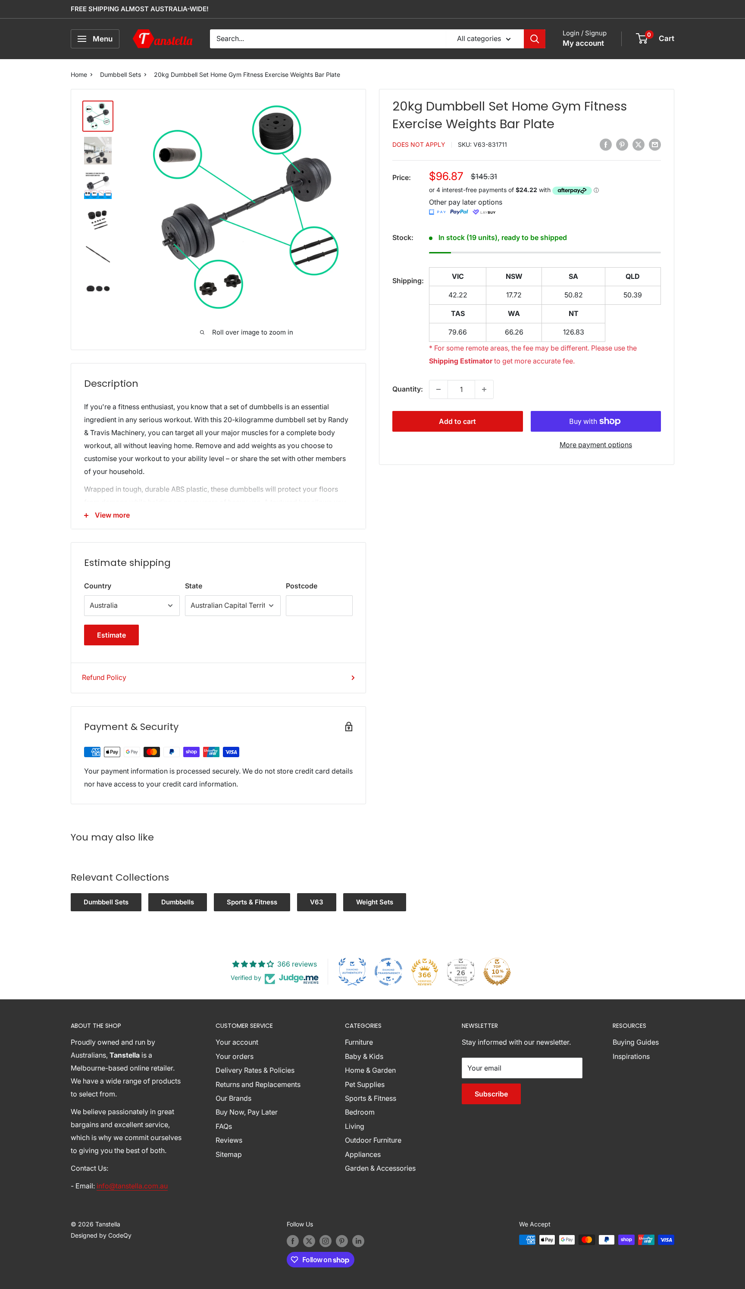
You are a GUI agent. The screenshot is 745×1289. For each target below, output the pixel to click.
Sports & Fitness (252, 902)
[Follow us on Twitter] (309, 1241)
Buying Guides (636, 1042)
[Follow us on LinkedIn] (358, 1241)
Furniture (359, 1042)
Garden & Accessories (380, 1168)
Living (354, 1126)
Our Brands (233, 1098)
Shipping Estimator (460, 361)
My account (583, 43)
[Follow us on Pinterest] (342, 1241)
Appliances (363, 1154)
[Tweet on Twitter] (638, 144)
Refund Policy (104, 677)
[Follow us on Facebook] (293, 1241)
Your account (237, 1042)
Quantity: (407, 389)
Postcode (301, 585)
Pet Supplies (365, 1084)
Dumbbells (177, 902)
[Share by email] (655, 144)
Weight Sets (374, 902)
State (193, 585)
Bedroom (360, 1112)
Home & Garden (370, 1070)
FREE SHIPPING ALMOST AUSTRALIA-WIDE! (140, 9)
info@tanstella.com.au (132, 1186)
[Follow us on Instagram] (325, 1241)
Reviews (229, 1140)
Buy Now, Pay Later (247, 1112)
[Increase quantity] (484, 389)
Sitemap (229, 1154)
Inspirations (631, 1056)
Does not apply (418, 144)
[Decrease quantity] (438, 389)
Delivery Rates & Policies (255, 1070)
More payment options (596, 444)
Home (79, 74)
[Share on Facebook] (606, 144)
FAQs (224, 1126)
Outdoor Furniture (373, 1140)
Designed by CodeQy (101, 1235)
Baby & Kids (364, 1056)
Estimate (111, 635)
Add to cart (457, 421)
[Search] (534, 38)
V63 (316, 902)
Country (97, 585)
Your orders (235, 1056)
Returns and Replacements (258, 1084)
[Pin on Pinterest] (622, 144)
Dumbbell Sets (120, 74)
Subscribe (491, 1094)
